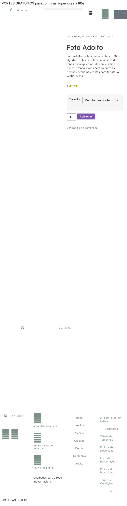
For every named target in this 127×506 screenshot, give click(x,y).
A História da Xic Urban (110, 419)
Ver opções (51, 253)
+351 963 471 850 (44, 468)
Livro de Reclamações (108, 460)
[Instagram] (15, 434)
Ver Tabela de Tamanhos (82, 127)
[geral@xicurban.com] (37, 418)
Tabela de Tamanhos (106, 438)
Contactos (111, 428)
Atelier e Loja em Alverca (43, 447)
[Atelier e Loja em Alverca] (37, 438)
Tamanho (74, 99)
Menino (79, 433)
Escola (79, 448)
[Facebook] (6, 434)
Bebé (77, 36)
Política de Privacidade (107, 470)
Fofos (95, 36)
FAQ (111, 491)
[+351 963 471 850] (37, 460)
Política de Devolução (107, 449)
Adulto (79, 463)
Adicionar (86, 116)
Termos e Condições (107, 481)
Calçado (79, 440)
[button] (63, 9)
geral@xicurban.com (45, 426)
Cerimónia (79, 456)
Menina (86, 36)
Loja (69, 36)
